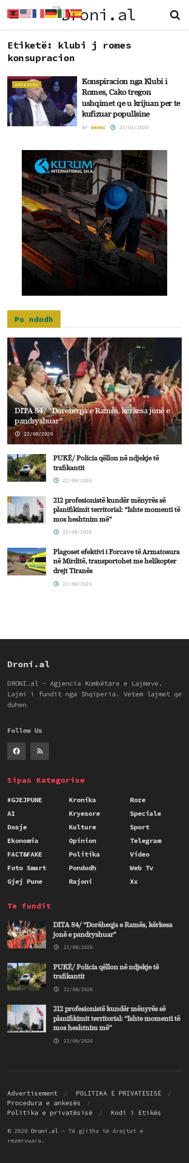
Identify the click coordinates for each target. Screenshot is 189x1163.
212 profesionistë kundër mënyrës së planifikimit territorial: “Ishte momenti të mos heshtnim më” (116, 510)
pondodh (82, 867)
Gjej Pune (24, 881)
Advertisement (32, 1093)
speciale (145, 813)
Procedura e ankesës (44, 1103)
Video (139, 854)
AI (11, 813)
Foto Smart (26, 867)
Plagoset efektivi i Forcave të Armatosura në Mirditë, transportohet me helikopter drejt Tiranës (116, 561)
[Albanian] (13, 12)
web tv (141, 867)
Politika (84, 854)
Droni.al (44, 1130)
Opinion (82, 840)
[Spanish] (76, 12)
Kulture (82, 827)
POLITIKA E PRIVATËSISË (118, 1093)
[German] (51, 12)
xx (134, 881)
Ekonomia (22, 840)
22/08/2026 (37, 434)
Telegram (145, 840)
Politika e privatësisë (50, 1113)
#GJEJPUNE (24, 799)
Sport (139, 827)
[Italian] (64, 12)
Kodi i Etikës (136, 1113)
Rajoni (80, 881)
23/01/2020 (132, 127)
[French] (38, 12)
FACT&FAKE (24, 854)
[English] (26, 12)
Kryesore (26, 84)
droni (98, 127)
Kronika (82, 799)
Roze (137, 799)
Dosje (17, 827)
